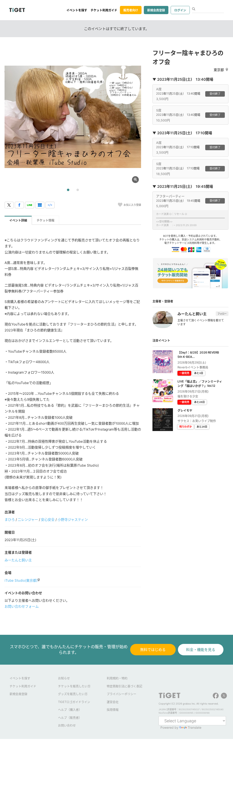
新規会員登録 (156, 10)
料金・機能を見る (200, 649)
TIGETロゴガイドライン (74, 702)
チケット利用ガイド (104, 10)
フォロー (222, 313)
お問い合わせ (67, 725)
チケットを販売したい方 (74, 686)
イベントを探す (76, 10)
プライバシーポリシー (121, 694)
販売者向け (130, 10)
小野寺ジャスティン (73, 519)
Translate (194, 727)
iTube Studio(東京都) (21, 580)
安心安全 (48, 519)
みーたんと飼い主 (18, 560)
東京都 (219, 70)
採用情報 (113, 709)
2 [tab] (77, 190)
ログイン (180, 10)
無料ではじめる (153, 649)
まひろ (10, 519)
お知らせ (64, 678)
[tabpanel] (73, 117)
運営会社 (113, 702)
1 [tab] (68, 190)
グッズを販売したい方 (73, 694)
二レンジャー (28, 519)
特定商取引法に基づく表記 (124, 686)
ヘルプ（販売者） (70, 717)
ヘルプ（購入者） (70, 709)
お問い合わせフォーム (22, 606)
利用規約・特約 (117, 678)
